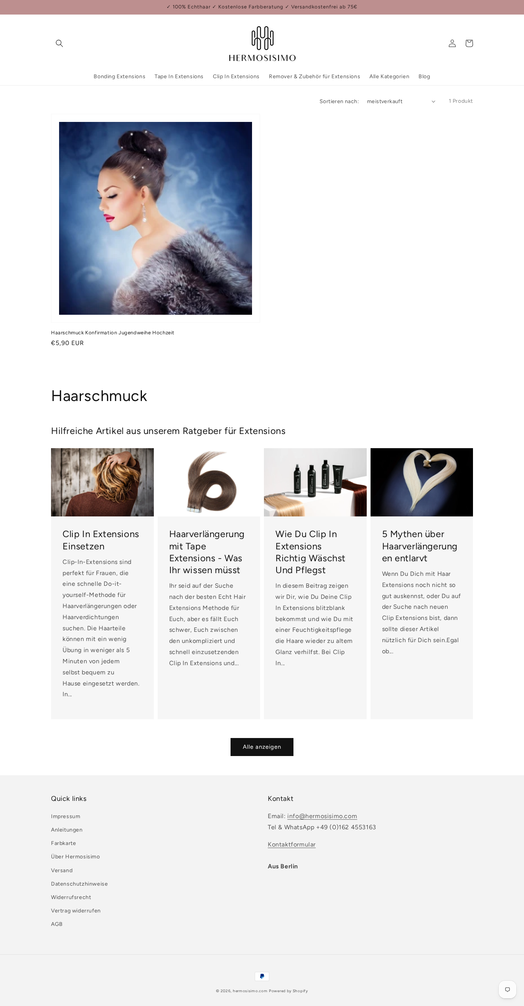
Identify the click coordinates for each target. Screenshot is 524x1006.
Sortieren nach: (339, 101)
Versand (62, 870)
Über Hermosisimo (75, 856)
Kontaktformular (292, 844)
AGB (57, 924)
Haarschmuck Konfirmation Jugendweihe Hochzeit (113, 332)
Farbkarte (63, 843)
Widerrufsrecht (71, 897)
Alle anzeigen (262, 746)
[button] (59, 43)
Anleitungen (67, 830)
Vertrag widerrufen (76, 910)
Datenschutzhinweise (79, 884)
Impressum (65, 816)
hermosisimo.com (250, 990)
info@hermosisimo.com (322, 816)
